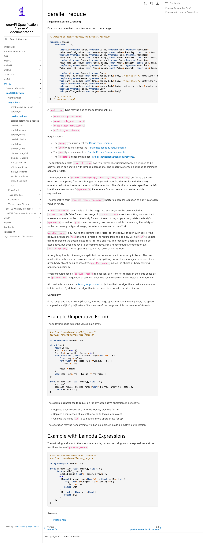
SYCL (6, 56)
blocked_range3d (19, 158)
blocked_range (18, 148)
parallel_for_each (19, 130)
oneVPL (7, 218)
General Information (15, 88)
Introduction (9, 47)
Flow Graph (13, 190)
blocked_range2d (19, 153)
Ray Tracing (9, 227)
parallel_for (16, 111)
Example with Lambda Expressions (181, 12)
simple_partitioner (19, 176)
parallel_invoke (18, 134)
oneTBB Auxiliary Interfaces (19, 208)
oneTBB (7, 84)
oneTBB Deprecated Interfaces (21, 213)
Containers (13, 199)
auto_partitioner (18, 162)
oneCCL (7, 70)
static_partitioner (19, 171)
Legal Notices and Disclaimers (18, 236)
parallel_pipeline (18, 139)
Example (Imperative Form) (178, 8)
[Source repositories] (151, 3)
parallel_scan (17, 125)
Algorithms (14, 102)
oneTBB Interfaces (15, 93)
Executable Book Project (28, 527)
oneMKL (7, 222)
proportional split (19, 181)
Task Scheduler (15, 195)
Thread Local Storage (18, 204)
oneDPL (7, 60)
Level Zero (9, 74)
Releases (8, 232)
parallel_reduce (19, 116)
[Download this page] (157, 3)
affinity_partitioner (19, 167)
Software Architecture (14, 51)
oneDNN (8, 65)
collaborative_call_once (22, 107)
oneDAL (7, 79)
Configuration (14, 97)
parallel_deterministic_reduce (25, 120)
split (13, 185)
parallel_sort (16, 144)
